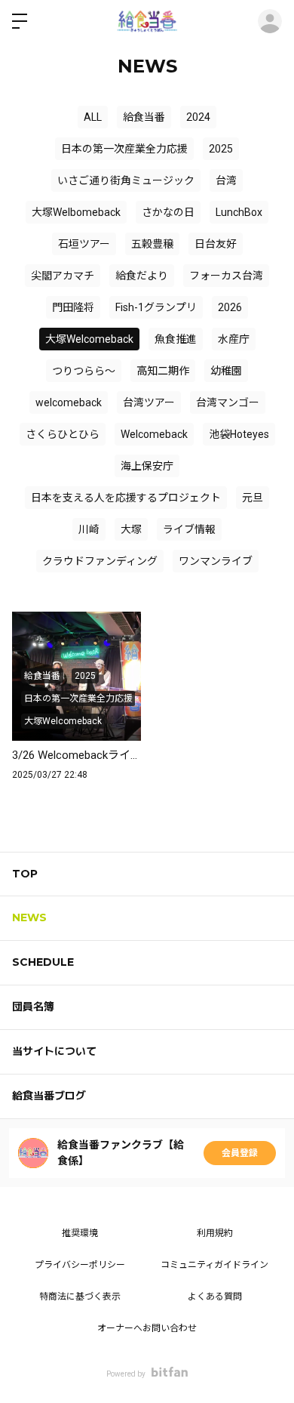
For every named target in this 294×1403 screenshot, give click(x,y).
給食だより (141, 276)
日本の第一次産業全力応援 (124, 149)
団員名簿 (33, 1006)
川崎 (89, 529)
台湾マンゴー (227, 402)
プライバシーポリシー (80, 1265)
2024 (198, 117)
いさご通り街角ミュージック (125, 180)
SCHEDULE (43, 962)
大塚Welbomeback (76, 212)
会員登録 (240, 1153)
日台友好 (215, 244)
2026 (230, 307)
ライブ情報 (189, 529)
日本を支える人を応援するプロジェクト (126, 498)
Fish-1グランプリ (156, 307)
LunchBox (239, 212)
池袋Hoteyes (239, 434)
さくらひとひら (63, 434)
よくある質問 (215, 1296)
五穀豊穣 (152, 244)
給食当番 (144, 117)
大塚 (131, 529)
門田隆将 (73, 307)
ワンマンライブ (216, 561)
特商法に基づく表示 (80, 1296)
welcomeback (68, 402)
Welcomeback (154, 434)
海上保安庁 (147, 466)
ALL (93, 117)
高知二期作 (162, 371)
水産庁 (234, 339)
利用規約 (215, 1233)
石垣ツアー (84, 244)
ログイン (270, 21)
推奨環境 (80, 1233)
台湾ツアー (149, 402)
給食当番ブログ (49, 1095)
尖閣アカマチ (62, 276)
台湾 (226, 180)
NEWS (29, 917)
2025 (221, 149)
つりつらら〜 (83, 371)
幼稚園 (226, 371)
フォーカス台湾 (226, 276)
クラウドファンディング (100, 561)
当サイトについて (54, 1051)
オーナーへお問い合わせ (147, 1328)
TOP (25, 873)
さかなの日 (168, 212)
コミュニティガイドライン (214, 1265)
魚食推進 (176, 339)
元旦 (252, 498)
